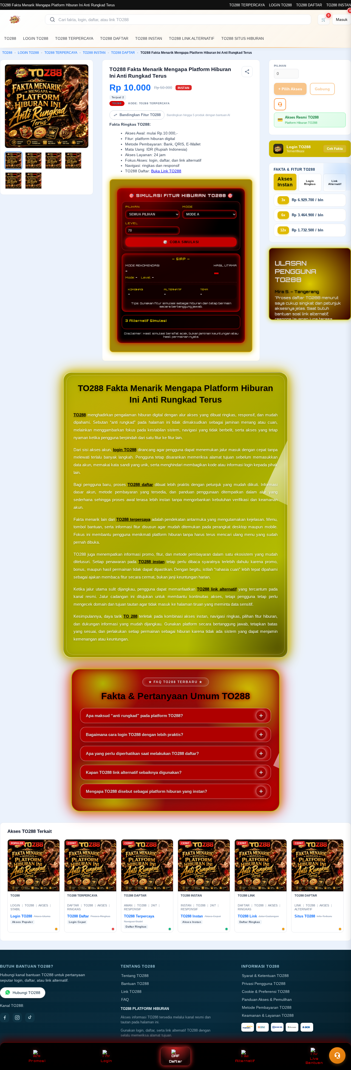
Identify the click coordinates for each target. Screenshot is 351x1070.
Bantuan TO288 (135, 984)
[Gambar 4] (73, 160)
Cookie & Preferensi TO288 (266, 992)
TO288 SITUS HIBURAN (242, 38)
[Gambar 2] (33, 160)
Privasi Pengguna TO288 (263, 984)
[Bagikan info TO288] (247, 71)
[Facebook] (4, 1017)
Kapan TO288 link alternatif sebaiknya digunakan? (134, 772)
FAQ (125, 1000)
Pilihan (280, 65)
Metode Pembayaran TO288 (266, 1008)
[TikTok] (30, 1017)
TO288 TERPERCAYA (247, 5)
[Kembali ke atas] (339, 1042)
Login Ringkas (310, 182)
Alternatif (245, 1061)
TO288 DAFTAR (309, 5)
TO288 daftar (140, 484)
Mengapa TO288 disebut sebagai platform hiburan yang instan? (146, 791)
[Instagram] (17, 1017)
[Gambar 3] (53, 160)
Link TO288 (131, 992)
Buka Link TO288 (166, 171)
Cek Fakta (335, 149)
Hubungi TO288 (26, 993)
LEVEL (131, 223)
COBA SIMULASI (181, 242)
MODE (187, 206)
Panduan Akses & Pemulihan (267, 1000)
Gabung (322, 89)
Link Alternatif (334, 182)
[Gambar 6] (33, 180)
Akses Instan (285, 181)
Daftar (175, 1061)
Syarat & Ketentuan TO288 (265, 976)
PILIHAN (132, 206)
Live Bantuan (314, 1061)
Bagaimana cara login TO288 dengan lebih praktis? (134, 734)
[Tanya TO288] (280, 104)
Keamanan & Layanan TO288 (268, 1015)
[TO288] (19, 19)
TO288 (10, 38)
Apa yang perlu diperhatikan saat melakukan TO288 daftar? (142, 753)
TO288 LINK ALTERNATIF (191, 38)
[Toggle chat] (337, 1055)
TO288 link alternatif (217, 589)
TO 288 (130, 616)
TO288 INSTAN (338, 5)
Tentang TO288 (135, 976)
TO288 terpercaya (133, 519)
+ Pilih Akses (290, 89)
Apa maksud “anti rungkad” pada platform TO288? (134, 715)
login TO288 (124, 449)
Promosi (37, 1061)
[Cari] (52, 19)
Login (106, 1061)
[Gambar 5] (13, 180)
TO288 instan (151, 561)
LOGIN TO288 (280, 5)
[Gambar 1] (13, 160)
